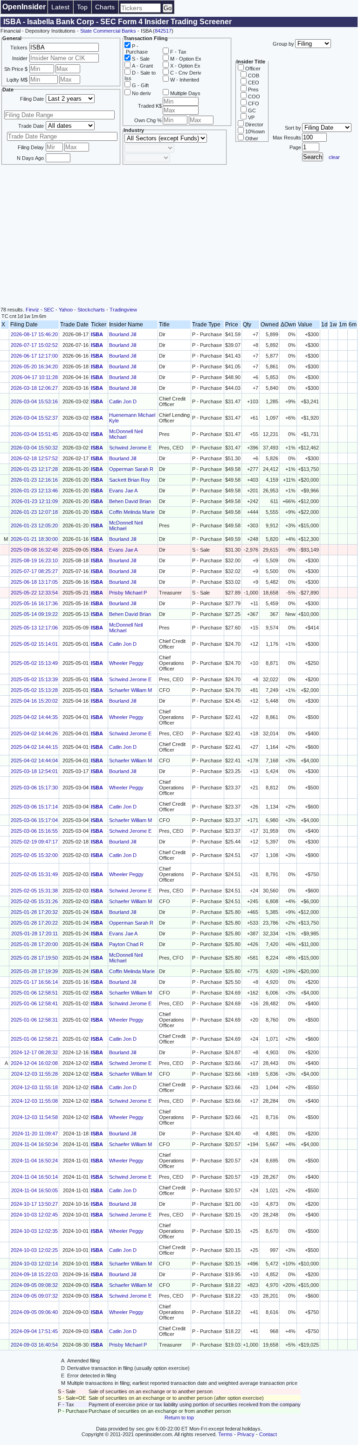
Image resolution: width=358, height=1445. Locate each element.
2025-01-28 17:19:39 (34, 971)
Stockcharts (91, 309)
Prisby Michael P (128, 592)
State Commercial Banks (108, 31)
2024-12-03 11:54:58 (34, 1117)
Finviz (32, 309)
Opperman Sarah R (131, 469)
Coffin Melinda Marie (132, 512)
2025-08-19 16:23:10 (34, 560)
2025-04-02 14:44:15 (34, 747)
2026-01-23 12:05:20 (34, 525)
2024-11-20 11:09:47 (35, 1133)
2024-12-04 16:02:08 (34, 1063)
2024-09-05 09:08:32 (34, 1285)
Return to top (179, 1417)
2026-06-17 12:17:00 (34, 356)
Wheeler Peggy (126, 663)
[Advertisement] (179, 237)
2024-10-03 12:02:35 (34, 1231)
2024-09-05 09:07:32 (34, 1296)
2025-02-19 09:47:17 (34, 841)
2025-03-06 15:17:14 (34, 806)
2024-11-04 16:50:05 (34, 1190)
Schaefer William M (130, 690)
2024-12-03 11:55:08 (34, 1101)
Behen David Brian (130, 501)
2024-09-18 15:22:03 (34, 1274)
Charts (105, 7)
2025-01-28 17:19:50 (34, 958)
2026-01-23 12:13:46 (34, 490)
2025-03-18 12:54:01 (34, 771)
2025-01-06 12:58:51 (34, 993)
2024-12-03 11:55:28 (34, 1074)
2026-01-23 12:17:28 (34, 469)
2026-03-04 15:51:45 (34, 434)
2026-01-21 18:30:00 (34, 539)
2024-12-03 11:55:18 (34, 1087)
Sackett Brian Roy (129, 480)
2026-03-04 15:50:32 (34, 447)
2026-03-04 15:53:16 (34, 401)
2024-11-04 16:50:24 (34, 1160)
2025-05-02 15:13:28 (34, 690)
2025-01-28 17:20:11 (34, 933)
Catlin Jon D (123, 401)
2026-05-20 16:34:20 (34, 366)
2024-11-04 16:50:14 (34, 1177)
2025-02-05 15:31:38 (34, 890)
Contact (268, 1434)
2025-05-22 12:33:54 (34, 592)
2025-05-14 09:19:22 (34, 614)
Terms (225, 1434)
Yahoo (66, 309)
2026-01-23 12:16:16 (34, 480)
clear (334, 157)
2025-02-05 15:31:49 (34, 874)
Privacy (246, 1434)
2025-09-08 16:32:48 (34, 550)
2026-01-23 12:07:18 (34, 512)
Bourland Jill (122, 334)
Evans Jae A (123, 490)
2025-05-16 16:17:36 (34, 603)
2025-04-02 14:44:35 (34, 717)
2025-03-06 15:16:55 (34, 831)
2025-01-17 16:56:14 (34, 982)
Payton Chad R (126, 944)
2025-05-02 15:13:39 (34, 679)
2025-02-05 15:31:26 (34, 901)
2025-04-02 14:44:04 (34, 760)
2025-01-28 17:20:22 (34, 923)
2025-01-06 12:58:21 (34, 1039)
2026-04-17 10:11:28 (34, 377)
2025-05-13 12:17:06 (34, 627)
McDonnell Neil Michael (126, 434)
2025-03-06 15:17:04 (34, 820)
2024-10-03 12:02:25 (34, 1250)
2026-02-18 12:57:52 (34, 458)
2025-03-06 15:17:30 (34, 787)
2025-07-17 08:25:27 (34, 571)
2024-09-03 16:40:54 (34, 1345)
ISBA (97, 334)
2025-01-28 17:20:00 (34, 944)
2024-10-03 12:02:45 (34, 1214)
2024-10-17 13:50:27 (34, 1204)
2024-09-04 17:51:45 (34, 1331)
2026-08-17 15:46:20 (34, 334)
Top (82, 7)
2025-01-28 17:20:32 (34, 912)
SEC (49, 309)
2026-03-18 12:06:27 (34, 388)
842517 (163, 31)
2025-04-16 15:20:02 (34, 701)
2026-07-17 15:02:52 (34, 345)
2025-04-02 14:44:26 (34, 733)
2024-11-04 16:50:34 (34, 1144)
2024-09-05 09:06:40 (34, 1312)
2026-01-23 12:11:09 (34, 501)
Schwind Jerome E (130, 447)
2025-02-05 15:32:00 (34, 855)
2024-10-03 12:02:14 (34, 1263)
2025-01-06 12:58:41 (34, 1003)
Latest (60, 7)
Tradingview (123, 309)
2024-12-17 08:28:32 (34, 1052)
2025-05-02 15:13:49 (34, 663)
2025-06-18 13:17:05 (34, 582)
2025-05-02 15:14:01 (34, 644)
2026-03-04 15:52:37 (34, 418)
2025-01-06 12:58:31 (34, 1020)
